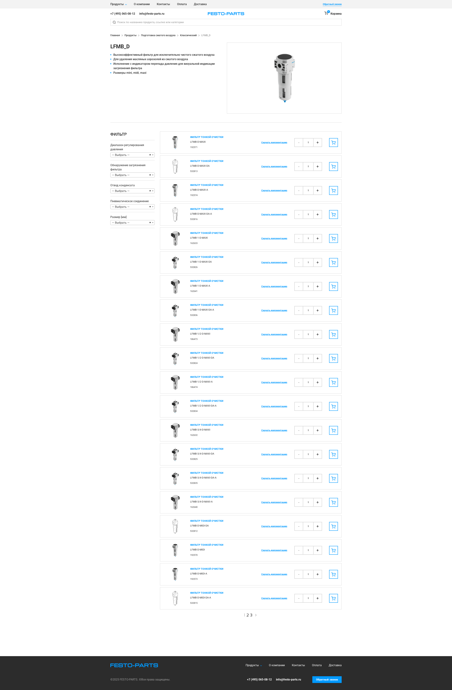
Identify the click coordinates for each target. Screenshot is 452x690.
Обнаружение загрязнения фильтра (127, 167)
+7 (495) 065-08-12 (122, 13)
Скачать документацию (274, 142)
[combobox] (132, 154)
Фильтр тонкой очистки (206, 137)
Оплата (182, 4)
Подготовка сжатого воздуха (158, 35)
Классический (188, 35)
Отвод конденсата (122, 185)
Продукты (117, 4)
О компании (142, 4)
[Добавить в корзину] (333, 142)
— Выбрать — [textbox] (121, 155)
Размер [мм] (118, 217)
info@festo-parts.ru (151, 13)
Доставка (200, 4)
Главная (115, 35)
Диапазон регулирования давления (127, 147)
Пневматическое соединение (129, 201)
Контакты (163, 4)
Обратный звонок (332, 4)
